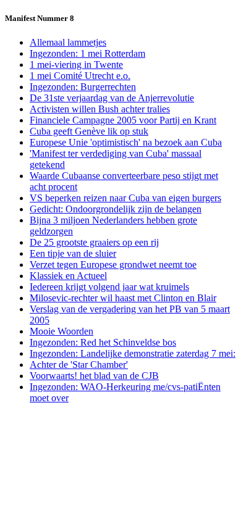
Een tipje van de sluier (73, 253)
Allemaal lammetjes (68, 42)
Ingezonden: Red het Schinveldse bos (103, 342)
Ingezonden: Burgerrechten (83, 86)
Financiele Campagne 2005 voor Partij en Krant (123, 120)
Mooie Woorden (61, 331)
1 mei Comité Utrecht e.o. (80, 75)
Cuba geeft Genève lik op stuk (89, 131)
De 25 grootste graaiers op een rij (94, 242)
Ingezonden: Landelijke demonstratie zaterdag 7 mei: (132, 353)
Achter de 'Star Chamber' (79, 364)
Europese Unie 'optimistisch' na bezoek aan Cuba (126, 142)
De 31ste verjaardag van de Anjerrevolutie (112, 98)
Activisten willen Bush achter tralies (100, 109)
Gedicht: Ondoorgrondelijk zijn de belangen (115, 209)
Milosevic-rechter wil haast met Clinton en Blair (123, 298)
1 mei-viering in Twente (76, 64)
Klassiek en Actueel (68, 275)
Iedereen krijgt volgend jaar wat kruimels (109, 286)
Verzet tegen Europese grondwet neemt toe (113, 264)
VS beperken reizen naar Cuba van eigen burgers (125, 198)
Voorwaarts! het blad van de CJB (94, 375)
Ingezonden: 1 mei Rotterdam (87, 53)
